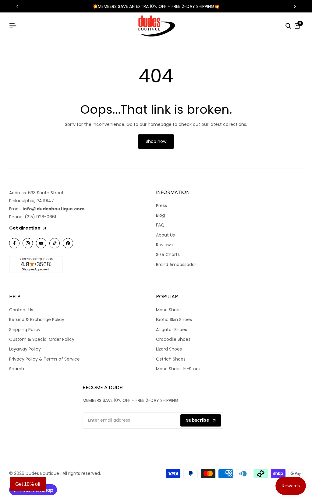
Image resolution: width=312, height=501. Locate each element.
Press (161, 205)
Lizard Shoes (169, 349)
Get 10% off (27, 484)
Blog (160, 215)
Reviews (164, 245)
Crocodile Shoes (173, 339)
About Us (165, 235)
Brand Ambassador (176, 264)
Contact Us (21, 310)
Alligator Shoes (171, 330)
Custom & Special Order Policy (41, 339)
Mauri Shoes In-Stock (178, 369)
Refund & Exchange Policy (36, 319)
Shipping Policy (25, 330)
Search (16, 369)
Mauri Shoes (169, 310)
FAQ (160, 225)
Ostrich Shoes (171, 359)
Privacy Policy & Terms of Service (44, 359)
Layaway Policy (25, 349)
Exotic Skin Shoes (174, 319)
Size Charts (168, 254)
